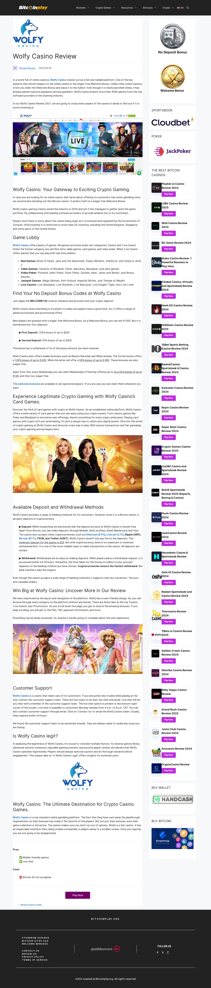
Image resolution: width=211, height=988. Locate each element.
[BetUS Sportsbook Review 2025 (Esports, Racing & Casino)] (155, 495)
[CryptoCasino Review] (157, 772)
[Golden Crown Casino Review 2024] (155, 656)
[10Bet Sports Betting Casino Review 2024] (157, 352)
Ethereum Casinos (35, 938)
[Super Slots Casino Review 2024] (155, 432)
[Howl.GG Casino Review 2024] (157, 313)
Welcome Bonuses (35, 944)
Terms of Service (35, 960)
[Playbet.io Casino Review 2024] (157, 191)
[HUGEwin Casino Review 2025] (157, 333)
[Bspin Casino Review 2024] (155, 413)
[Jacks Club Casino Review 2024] (155, 734)
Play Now (168, 194)
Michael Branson (27, 68)
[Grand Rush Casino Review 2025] (155, 715)
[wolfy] (78, 779)
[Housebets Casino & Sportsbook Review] (157, 560)
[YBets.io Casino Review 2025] (157, 639)
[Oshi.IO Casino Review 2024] (157, 580)
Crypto (166, 7)
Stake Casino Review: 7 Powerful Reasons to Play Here (177, 262)
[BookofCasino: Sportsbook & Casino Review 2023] (157, 372)
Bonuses (148, 7)
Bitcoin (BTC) (27, 538)
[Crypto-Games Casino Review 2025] (157, 454)
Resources (127, 7)
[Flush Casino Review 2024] (157, 521)
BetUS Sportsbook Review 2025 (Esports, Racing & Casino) (176, 493)
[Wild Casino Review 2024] (155, 228)
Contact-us (31, 951)
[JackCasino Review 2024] (157, 541)
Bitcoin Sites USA (35, 941)
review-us (29, 954)
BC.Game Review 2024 (176, 242)
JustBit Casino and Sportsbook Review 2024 (174, 470)
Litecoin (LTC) (115, 534)
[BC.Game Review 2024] (155, 248)
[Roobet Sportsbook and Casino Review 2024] (157, 599)
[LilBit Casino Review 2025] (157, 211)
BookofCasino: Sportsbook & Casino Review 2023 (175, 368)
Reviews (81, 7)
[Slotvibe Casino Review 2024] (155, 675)
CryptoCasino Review (176, 764)
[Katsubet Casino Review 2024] (155, 393)
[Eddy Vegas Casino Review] (157, 697)
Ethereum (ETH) (95, 534)
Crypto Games (103, 7)
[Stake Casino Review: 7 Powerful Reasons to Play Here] (157, 266)
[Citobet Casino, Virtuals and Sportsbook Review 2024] (157, 289)
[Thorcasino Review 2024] (157, 619)
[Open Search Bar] (188, 7)
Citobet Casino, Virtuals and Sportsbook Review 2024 (177, 285)
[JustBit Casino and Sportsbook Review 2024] (157, 474)
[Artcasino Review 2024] (157, 756)
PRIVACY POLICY (33, 957)
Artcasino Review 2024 (177, 748)
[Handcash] (173, 803)
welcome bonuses (29, 383)
